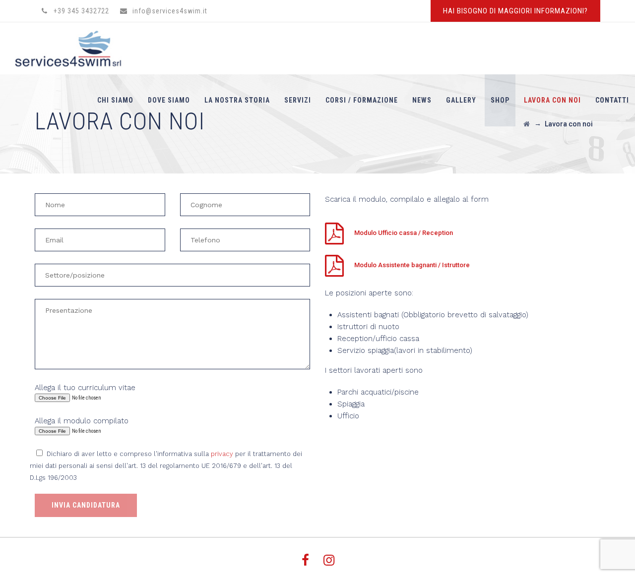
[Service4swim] (74, 48)
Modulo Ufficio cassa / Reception (403, 232)
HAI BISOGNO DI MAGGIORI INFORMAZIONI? (515, 10)
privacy (222, 454)
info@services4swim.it (169, 11)
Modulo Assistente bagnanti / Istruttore (412, 265)
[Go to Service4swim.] (526, 124)
